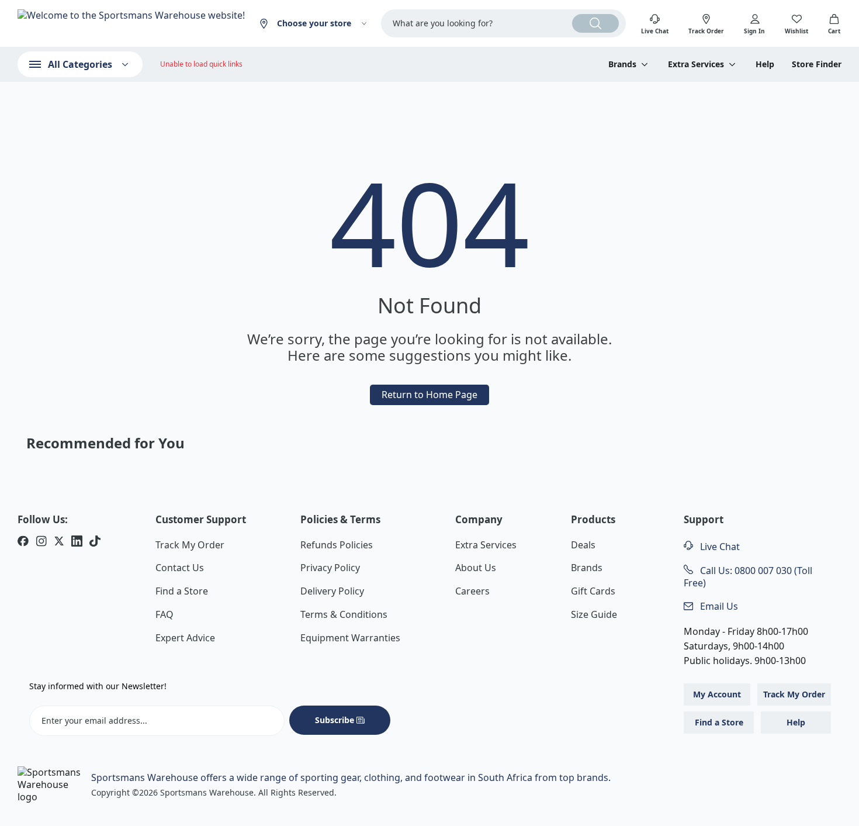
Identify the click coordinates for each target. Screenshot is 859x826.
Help (765, 64)
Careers (472, 591)
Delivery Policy (332, 591)
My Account (717, 694)
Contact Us (179, 567)
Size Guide (594, 614)
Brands (586, 567)
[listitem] (23, 542)
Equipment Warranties (350, 637)
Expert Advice (185, 637)
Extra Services (486, 544)
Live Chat (719, 546)
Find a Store (181, 591)
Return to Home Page (429, 394)
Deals (583, 544)
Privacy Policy (330, 567)
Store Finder (816, 64)
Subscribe (334, 719)
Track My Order (189, 544)
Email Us (718, 606)
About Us (475, 567)
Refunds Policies (336, 544)
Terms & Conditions (343, 614)
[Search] (595, 23)
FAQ (164, 614)
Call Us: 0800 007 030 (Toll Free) (748, 576)
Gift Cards (593, 591)
